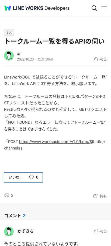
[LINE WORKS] (23, 8)
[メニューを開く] (104, 8)
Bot (9, 32)
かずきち (26, 231)
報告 (103, 59)
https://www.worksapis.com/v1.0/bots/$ (55, 141)
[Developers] (57, 8)
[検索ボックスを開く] (94, 8)
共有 (103, 196)
